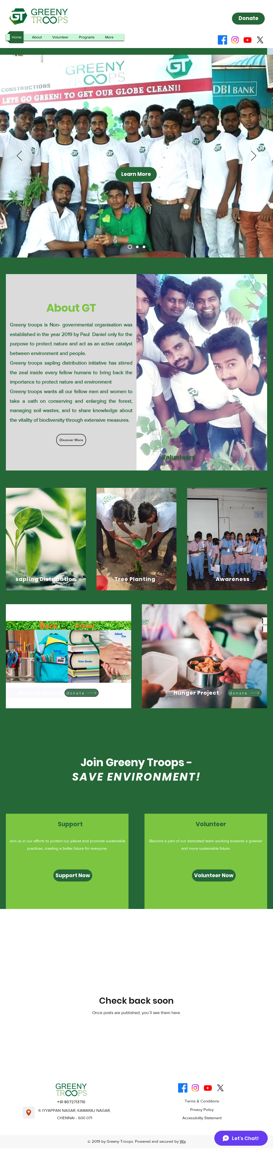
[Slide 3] (144, 247)
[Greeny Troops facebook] (182, 1088)
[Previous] (19, 156)
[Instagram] (235, 40)
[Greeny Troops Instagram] (195, 1088)
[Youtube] (247, 40)
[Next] (253, 156)
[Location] (29, 1113)
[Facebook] (222, 40)
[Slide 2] (136, 247)
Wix (183, 1141)
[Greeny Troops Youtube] (207, 1088)
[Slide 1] (129, 247)
